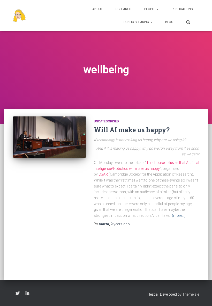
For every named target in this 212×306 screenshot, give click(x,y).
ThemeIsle (190, 294)
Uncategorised (106, 121)
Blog (169, 22)
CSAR (103, 174)
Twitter (17, 294)
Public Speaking (137, 22)
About (97, 9)
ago (120, 224)
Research (123, 9)
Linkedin (27, 294)
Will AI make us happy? (132, 130)
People (150, 9)
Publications (182, 9)
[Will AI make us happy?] (49, 137)
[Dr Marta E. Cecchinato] (19, 15)
